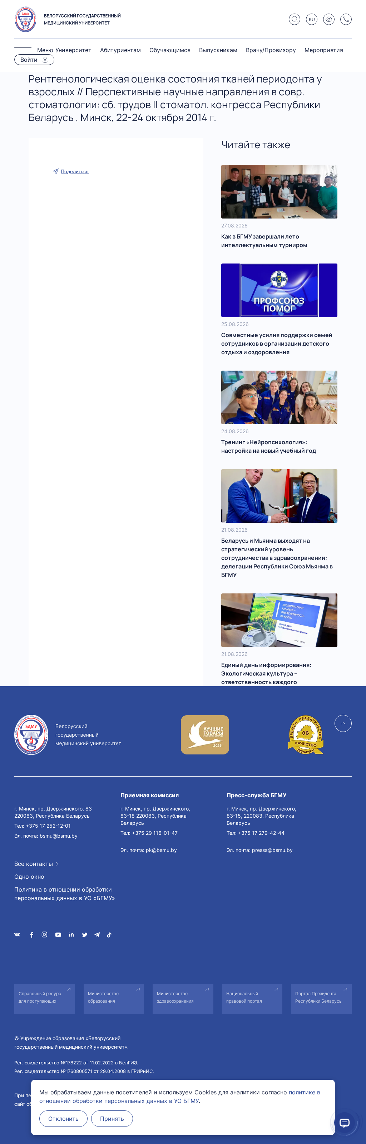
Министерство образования (103, 997)
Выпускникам (218, 50)
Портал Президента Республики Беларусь (318, 997)
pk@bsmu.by (161, 850)
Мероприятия (324, 50)
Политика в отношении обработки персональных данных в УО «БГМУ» (64, 894)
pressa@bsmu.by (272, 850)
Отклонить (63, 1118)
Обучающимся (170, 50)
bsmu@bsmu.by (59, 836)
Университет (73, 50)
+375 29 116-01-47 (155, 833)
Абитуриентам (120, 50)
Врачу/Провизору (271, 50)
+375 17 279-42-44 (261, 833)
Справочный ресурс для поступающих (40, 997)
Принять (112, 1118)
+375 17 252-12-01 (48, 826)
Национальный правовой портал (244, 997)
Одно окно (29, 876)
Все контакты (33, 863)
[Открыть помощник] (344, 1122)
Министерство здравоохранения (175, 997)
